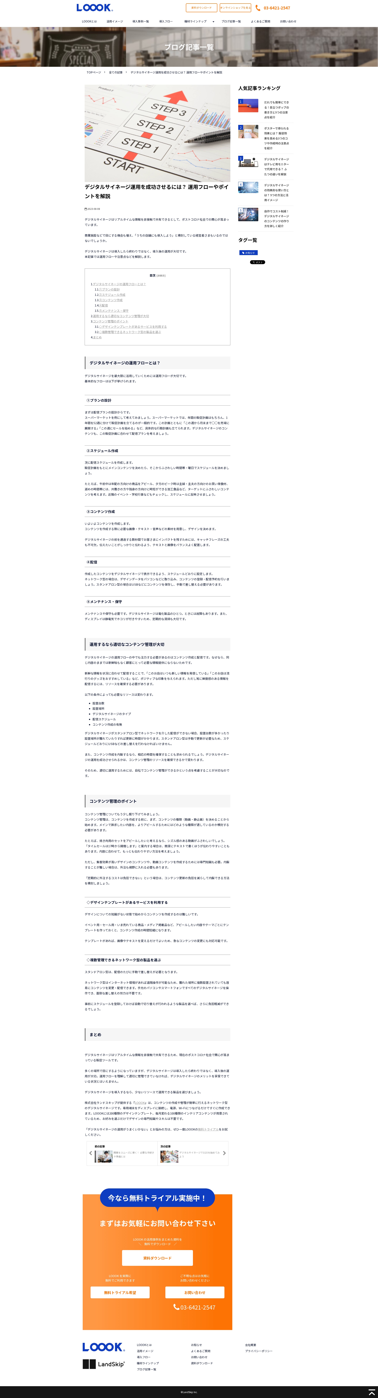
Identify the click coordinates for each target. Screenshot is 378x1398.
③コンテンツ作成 (111, 300)
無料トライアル (208, 1129)
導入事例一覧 (140, 21)
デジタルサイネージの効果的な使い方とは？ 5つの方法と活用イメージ (276, 192)
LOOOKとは (89, 21)
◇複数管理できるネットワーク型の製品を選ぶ (130, 332)
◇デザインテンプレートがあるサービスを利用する (133, 326)
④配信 (103, 305)
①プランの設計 (109, 289)
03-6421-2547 (277, 8)
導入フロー (166, 21)
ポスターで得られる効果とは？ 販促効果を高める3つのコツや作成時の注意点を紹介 (276, 138)
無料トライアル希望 (120, 1292)
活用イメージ (115, 21)
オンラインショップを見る (235, 7)
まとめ (97, 337)
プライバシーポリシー (259, 1351)
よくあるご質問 (260, 21)
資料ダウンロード (201, 7)
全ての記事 (116, 72)
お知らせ (250, 252)
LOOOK (140, 1103)
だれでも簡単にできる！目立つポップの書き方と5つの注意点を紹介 (276, 109)
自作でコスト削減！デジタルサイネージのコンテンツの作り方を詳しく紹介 (276, 218)
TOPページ (94, 72)
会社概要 (250, 1345)
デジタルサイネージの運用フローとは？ (119, 284)
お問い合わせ (288, 21)
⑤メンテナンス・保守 (114, 310)
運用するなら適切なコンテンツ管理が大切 (121, 316)
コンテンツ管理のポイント (110, 321)
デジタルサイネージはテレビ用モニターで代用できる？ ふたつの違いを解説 (276, 166)
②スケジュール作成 (112, 295)
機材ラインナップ (195, 21)
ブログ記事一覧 (231, 21)
